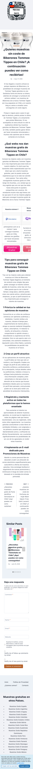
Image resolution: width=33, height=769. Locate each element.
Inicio (6, 682)
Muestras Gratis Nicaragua (18, 744)
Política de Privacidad (20, 682)
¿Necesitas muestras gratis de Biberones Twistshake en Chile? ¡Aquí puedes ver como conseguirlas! (15, 553)
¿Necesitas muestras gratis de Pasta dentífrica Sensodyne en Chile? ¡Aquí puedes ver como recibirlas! (9, 495)
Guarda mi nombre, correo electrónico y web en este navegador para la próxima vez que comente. (17, 644)
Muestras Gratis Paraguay (18, 749)
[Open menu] (16, 26)
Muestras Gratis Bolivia (18, 722)
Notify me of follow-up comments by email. (16, 654)
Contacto (25, 685)
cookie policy (20, 763)
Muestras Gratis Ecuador (18, 714)
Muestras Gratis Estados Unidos (18, 720)
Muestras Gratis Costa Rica (18, 725)
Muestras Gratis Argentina (18, 709)
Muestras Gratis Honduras (18, 739)
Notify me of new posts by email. (16, 661)
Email (7, 628)
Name (7, 620)
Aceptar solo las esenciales (9, 766)
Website (8, 637)
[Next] (23, 549)
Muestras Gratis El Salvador (18, 747)
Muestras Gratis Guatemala (18, 728)
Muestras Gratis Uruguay (18, 712)
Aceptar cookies (24, 766)
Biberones (16, 46)
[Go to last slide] (9, 549)
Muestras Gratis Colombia (18, 717)
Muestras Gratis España (18, 706)
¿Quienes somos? (11, 685)
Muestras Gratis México (18, 752)
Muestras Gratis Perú (18, 736)
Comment (9, 594)
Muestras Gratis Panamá (18, 741)
